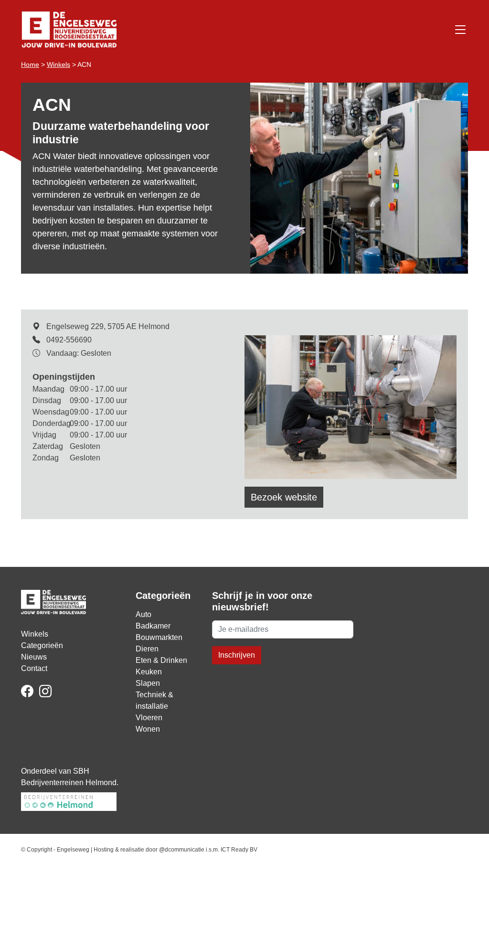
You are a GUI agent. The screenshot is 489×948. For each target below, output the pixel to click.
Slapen (148, 683)
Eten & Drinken (161, 660)
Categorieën (42, 645)
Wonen (148, 729)
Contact (34, 668)
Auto (143, 614)
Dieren (147, 649)
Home (30, 64)
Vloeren (149, 718)
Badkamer (153, 626)
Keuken (149, 672)
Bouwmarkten (159, 637)
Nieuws (34, 657)
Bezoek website (284, 497)
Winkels (58, 64)
